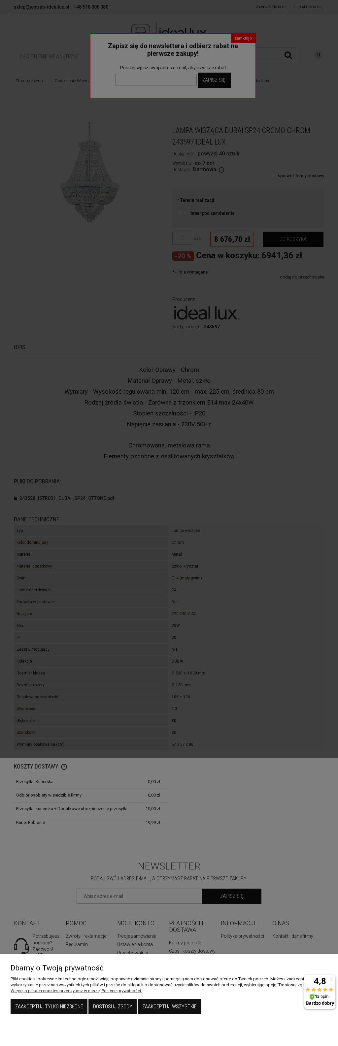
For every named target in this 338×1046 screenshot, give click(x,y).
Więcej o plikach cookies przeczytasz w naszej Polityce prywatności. (76, 990)
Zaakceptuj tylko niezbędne (49, 1006)
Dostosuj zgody (112, 1006)
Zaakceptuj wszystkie (169, 1006)
